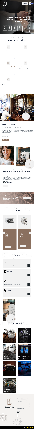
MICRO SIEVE (20, 401)
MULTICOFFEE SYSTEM (21, 407)
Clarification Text (16, 427)
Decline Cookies (25, 427)
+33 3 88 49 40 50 (7, 414)
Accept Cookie (30, 427)
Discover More (5, 139)
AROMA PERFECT (20, 403)
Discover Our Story (27, 197)
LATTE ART (19, 402)
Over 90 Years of (15, 37)
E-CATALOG (25, 3)
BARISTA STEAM (20, 406)
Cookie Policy (11, 427)
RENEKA (17, 208)
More (6, 186)
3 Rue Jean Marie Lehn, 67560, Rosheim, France (9, 421)
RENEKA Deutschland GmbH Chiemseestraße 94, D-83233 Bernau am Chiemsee (25, 420)
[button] (30, 233)
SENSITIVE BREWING (21, 408)
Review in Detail (8, 242)
